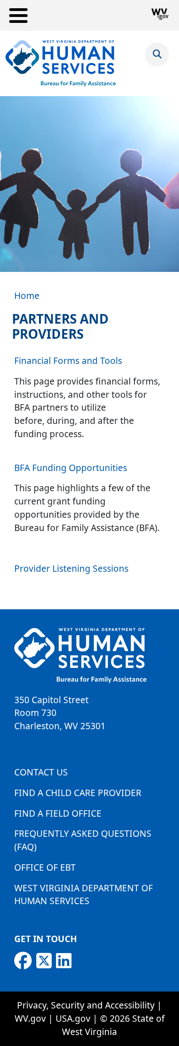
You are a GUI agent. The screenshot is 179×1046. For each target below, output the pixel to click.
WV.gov (30, 1018)
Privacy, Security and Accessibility (86, 1005)
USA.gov (73, 1018)
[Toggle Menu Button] (18, 15)
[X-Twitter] (44, 961)
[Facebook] (23, 961)
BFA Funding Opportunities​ (70, 467)
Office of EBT (45, 867)
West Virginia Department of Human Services (83, 894)
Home (26, 295)
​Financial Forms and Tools (68, 360)
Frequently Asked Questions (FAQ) (82, 840)
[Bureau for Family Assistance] (61, 63)
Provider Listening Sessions (72, 568)
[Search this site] (157, 54)
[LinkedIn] (64, 961)
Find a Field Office (57, 813)
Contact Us (41, 772)
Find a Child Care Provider (77, 792)
